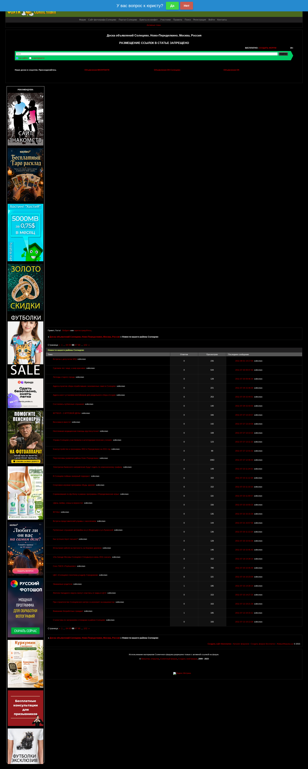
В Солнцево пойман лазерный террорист (71, 476)
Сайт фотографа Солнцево (102, 19)
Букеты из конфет (149, 19)
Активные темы (154, 25)
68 (79, 345)
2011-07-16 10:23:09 (244, 577)
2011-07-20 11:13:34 (244, 532)
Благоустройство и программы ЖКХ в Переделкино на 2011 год (81, 449)
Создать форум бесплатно (263, 644)
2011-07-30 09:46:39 (244, 379)
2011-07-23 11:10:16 (244, 487)
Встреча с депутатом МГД (64, 359)
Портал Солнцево (128, 19)
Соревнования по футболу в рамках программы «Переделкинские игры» (86, 494)
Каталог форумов (241, 644)
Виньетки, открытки (150, 659)
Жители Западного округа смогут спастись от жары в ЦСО (79, 593)
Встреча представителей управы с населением (74, 521)
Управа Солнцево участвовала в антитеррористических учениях (82, 440)
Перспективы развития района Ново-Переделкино (76, 458)
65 (70, 345)
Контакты (222, 19)
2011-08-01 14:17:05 (244, 361)
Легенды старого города (64, 377)
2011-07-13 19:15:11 (244, 613)
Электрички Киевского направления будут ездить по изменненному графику (87, 467)
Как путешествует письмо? (65, 539)
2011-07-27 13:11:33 (244, 442)
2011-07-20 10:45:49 (244, 568)
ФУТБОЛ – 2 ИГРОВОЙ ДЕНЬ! (67, 413)
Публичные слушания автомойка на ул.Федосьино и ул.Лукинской (83, 530)
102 (85, 345)
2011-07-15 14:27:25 (244, 595)
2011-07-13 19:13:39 (244, 622)
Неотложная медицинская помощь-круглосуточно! (76, 431)
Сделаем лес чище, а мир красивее (69, 368)
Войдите (66, 330)
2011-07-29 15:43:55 (244, 406)
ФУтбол (56, 512)
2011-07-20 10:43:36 (244, 541)
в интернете (38, 58)
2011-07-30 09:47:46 (244, 370)
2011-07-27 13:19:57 (244, 415)
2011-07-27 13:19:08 (244, 424)
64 (67, 345)
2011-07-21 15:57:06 (244, 523)
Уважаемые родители (62, 584)
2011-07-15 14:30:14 (244, 586)
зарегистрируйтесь (82, 330)
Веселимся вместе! (62, 422)
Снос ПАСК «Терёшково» (64, 566)
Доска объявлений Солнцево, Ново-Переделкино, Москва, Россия (85, 337)
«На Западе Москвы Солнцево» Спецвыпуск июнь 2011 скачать (82, 557)
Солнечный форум (168, 659)
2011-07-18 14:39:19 (244, 559)
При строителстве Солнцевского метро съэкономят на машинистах (84, 602)
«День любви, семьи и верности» (68, 503)
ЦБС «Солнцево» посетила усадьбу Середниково (75, 575)
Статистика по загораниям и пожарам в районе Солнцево (79, 620)
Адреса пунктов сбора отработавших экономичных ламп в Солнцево (84, 386)
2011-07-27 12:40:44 (244, 460)
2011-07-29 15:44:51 (244, 397)
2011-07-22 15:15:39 (244, 514)
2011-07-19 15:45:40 (244, 550)
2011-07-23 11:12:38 (244, 478)
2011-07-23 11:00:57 (244, 496)
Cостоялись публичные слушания (68, 404)
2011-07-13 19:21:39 (244, 604)
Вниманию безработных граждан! (68, 611)
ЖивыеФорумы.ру (285, 644)
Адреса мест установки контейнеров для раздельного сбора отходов (84, 395)
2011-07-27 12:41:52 (244, 451)
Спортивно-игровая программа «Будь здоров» (74, 485)
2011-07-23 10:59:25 (244, 505)
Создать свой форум (187, 659)
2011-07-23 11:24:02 (244, 469)
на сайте (23, 58)
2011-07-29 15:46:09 (244, 388)
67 (76, 345)
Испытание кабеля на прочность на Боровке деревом (77, 548)
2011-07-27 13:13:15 (244, 433)
